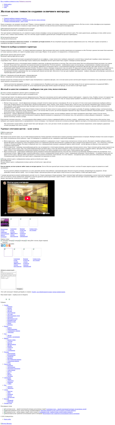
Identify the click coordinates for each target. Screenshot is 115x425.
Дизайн (6, 5)
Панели (9, 395)
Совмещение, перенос (13, 331)
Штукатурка (10, 397)
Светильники (11, 367)
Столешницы (11, 350)
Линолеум (10, 388)
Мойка (9, 379)
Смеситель (10, 380)
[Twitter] (4, 246)
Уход (5, 334)
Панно (9, 323)
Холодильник (11, 353)
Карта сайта (7, 419)
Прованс (9, 306)
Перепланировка (12, 329)
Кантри (9, 308)
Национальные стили (13, 315)
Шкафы (9, 346)
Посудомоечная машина (14, 359)
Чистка (9, 335)
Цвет (5, 7)
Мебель (6, 338)
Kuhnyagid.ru (7, 4)
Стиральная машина (13, 361)
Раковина (10, 382)
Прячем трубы (11, 321)
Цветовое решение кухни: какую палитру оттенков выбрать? (58, 410)
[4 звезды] (22, 240)
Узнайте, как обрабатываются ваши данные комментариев (48, 292)
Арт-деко (10, 314)
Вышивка (10, 365)
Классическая (11, 312)
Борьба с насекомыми (13, 337)
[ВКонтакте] (2, 246)
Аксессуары (7, 364)
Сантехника (7, 377)
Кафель (9, 327)
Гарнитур (10, 347)
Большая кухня (11, 320)
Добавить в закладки (25, 1)
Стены (6, 389)
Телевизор (10, 356)
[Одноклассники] (7, 246)
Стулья (9, 349)
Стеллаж (9, 341)
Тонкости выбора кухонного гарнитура (15, 18)
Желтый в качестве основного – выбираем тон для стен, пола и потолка (24, 20)
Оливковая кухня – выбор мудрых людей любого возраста (56, 412)
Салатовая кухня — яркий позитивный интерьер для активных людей (66, 409)
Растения (10, 376)
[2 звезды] (10, 240)
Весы (8, 373)
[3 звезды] (16, 240)
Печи (8, 362)
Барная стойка (11, 340)
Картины (10, 324)
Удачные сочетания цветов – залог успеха (16, 21)
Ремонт (6, 326)
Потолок (6, 398)
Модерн (9, 311)
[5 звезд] (28, 240)
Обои (9, 392)
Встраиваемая (11, 355)
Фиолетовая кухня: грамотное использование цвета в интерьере (61, 413)
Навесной (10, 402)
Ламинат (9, 386)
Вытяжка (10, 358)
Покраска (10, 394)
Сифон (9, 383)
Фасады (9, 343)
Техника (6, 352)
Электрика (10, 332)
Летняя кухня (8, 403)
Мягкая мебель (11, 344)
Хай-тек (9, 309)
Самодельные (11, 370)
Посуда (9, 371)
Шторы (9, 374)
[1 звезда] (4, 240)
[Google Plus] (9, 246)
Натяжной (10, 400)
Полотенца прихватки (13, 368)
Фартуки (9, 391)
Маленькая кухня (12, 318)
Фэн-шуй (10, 317)
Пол (5, 385)
